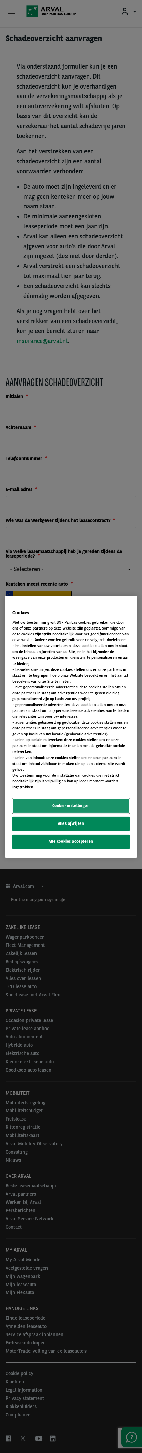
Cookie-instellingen (71, 805)
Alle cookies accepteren (71, 841)
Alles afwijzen (71, 823)
